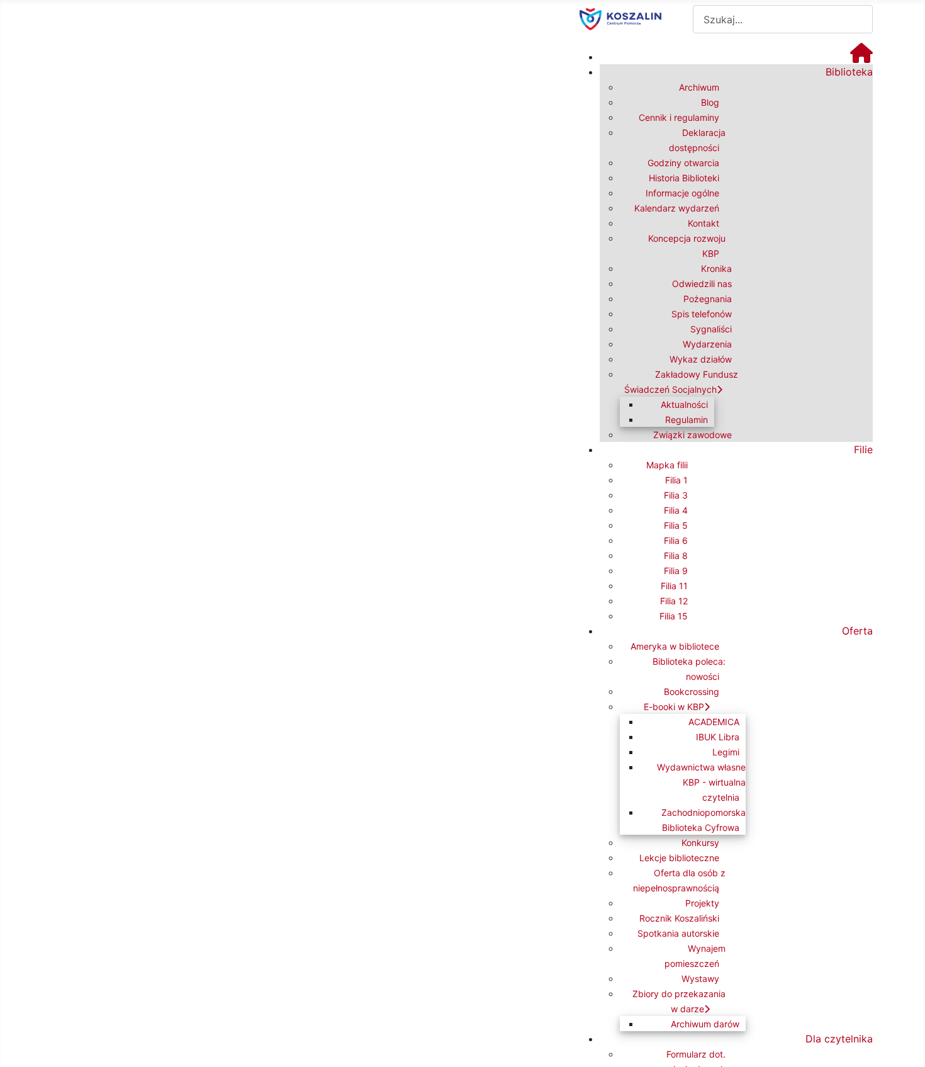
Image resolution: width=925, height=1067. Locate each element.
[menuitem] (861, 56)
